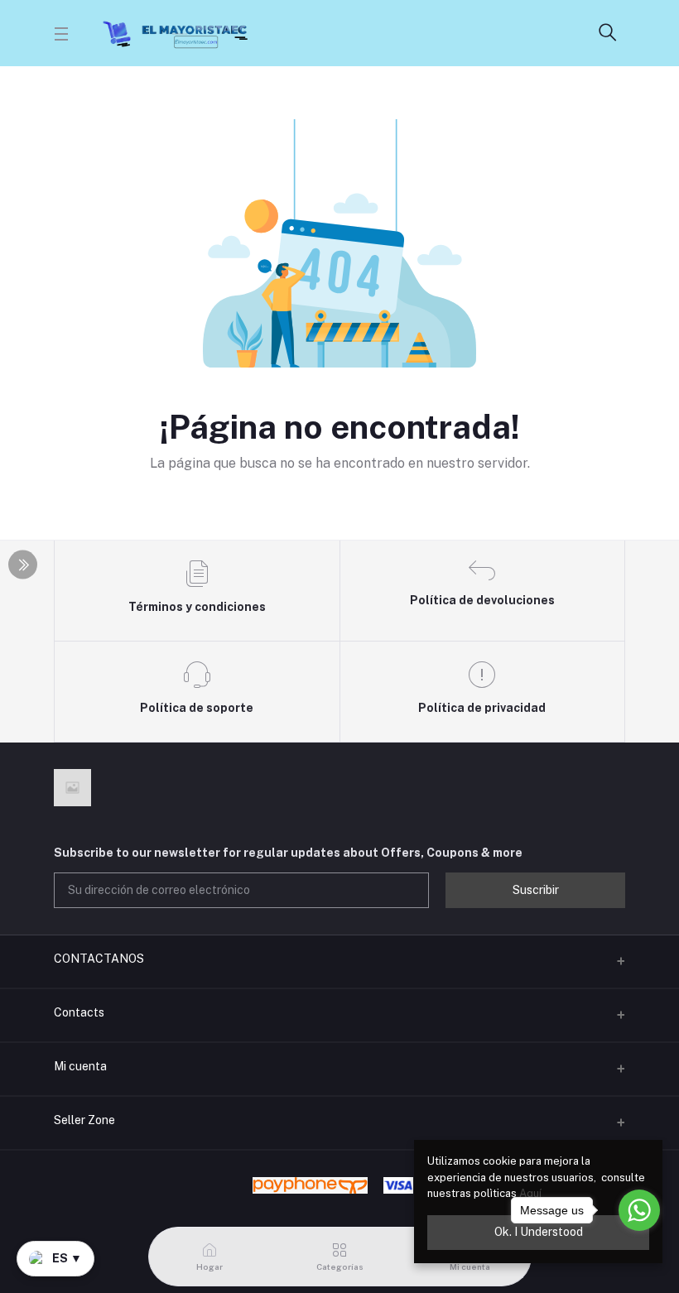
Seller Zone (84, 1120)
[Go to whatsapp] (639, 1210)
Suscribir (536, 889)
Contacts (79, 1012)
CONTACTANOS (99, 958)
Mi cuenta (80, 1066)
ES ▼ (67, 1258)
